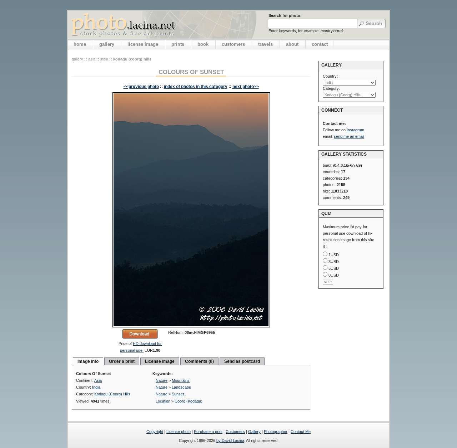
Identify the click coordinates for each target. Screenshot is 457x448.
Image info (88, 361)
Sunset (178, 394)
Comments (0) (199, 361)
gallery (106, 44)
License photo (178, 431)
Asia (91, 59)
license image (142, 44)
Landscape (181, 387)
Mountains (181, 380)
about (292, 44)
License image (160, 361)
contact (320, 44)
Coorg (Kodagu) (188, 401)
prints (177, 44)
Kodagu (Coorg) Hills (132, 59)
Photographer (275, 431)
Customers (235, 431)
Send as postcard (242, 361)
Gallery (254, 431)
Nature (161, 380)
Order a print (122, 361)
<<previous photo (141, 86)
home (80, 44)
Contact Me (301, 431)
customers (233, 44)
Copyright (154, 431)
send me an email (349, 136)
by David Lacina (230, 440)
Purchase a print (208, 431)
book (203, 44)
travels (265, 44)
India (104, 59)
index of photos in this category (195, 86)
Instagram (355, 130)
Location (163, 401)
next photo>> (245, 86)
